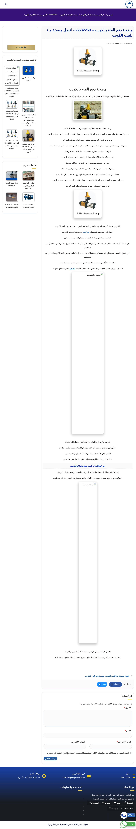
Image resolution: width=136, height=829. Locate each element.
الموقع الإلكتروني (78, 742)
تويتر (101, 684)
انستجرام (95, 803)
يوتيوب (107, 803)
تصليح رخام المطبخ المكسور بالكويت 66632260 (28, 185)
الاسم (128, 731)
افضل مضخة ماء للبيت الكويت (117, 676)
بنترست (114, 808)
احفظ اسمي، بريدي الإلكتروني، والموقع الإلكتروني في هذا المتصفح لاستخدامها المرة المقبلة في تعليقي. (88, 753)
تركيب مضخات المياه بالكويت (92, 15)
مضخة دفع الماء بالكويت (94, 676)
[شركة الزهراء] (129, 4)
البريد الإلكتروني (124, 742)
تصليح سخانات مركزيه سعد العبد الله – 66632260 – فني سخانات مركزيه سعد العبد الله (28, 120)
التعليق (127, 708)
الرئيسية (109, 15)
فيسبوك (114, 684)
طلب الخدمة (21, 47)
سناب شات (128, 808)
